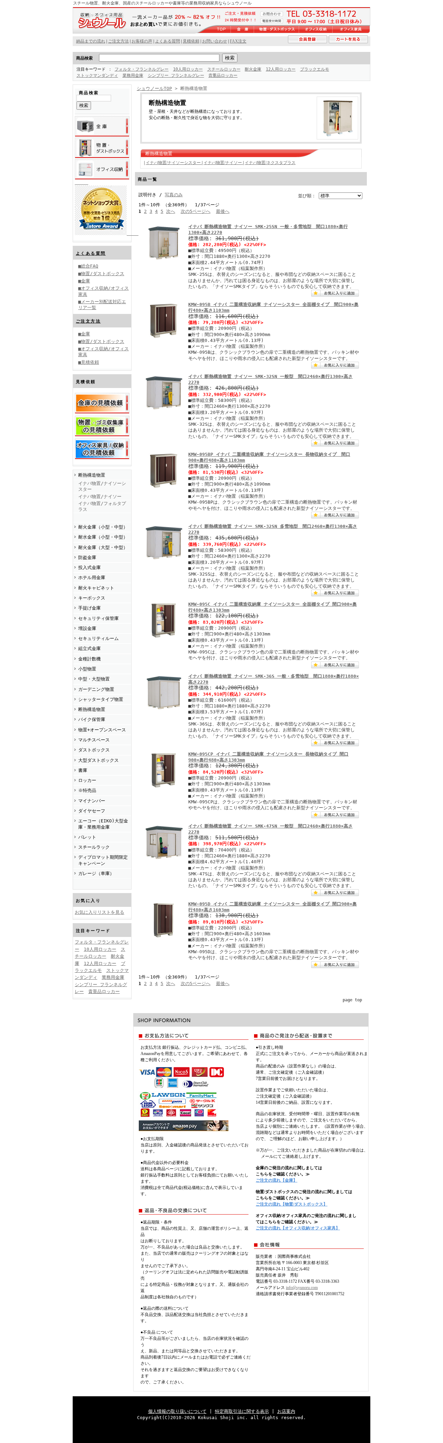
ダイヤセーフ (91, 810)
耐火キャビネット (96, 587)
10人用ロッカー (188, 69)
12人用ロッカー (281, 69)
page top (352, 1000)
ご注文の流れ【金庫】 (276, 1180)
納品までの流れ (90, 41)
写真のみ (174, 194)
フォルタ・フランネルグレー (142, 69)
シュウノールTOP (154, 88)
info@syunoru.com (302, 1287)
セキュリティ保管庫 (98, 618)
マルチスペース (94, 739)
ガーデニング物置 (96, 689)
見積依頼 (191, 41)
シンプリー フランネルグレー (176, 75)
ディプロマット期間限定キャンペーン (103, 860)
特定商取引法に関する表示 (242, 1411)
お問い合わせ (214, 41)
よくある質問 (91, 253)
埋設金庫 (87, 628)
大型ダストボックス (98, 760)
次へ (170, 211)
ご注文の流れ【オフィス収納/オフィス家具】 (298, 1228)
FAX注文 (238, 41)
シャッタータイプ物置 (100, 699)
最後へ (222, 211)
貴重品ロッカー (222, 75)
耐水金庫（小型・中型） (103, 537)
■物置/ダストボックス (101, 273)
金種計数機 (89, 658)
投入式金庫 (89, 567)
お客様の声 (142, 41)
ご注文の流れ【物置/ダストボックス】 (291, 1204)
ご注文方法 (88, 321)
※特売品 (87, 790)
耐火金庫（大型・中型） (103, 547)
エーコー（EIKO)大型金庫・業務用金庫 (103, 823)
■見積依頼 (88, 362)
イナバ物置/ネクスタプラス (270, 162)
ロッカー (87, 780)
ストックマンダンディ (97, 75)
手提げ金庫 (89, 608)
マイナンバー (91, 800)
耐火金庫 (253, 69)
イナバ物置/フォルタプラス (102, 506)
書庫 (82, 770)
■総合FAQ (88, 266)
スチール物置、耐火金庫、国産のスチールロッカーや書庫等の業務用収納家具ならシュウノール (162, 3)
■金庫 (84, 280)
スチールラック (94, 847)
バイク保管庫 (91, 719)
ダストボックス (94, 749)
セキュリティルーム (98, 638)
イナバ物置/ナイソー (99, 496)
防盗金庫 (87, 557)
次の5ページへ (195, 211)
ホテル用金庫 (91, 577)
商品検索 (84, 58)
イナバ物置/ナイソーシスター (102, 486)
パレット (87, 837)
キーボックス (91, 598)
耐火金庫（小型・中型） (103, 527)
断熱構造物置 (91, 475)
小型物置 (87, 668)
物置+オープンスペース (102, 729)
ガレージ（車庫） (96, 873)
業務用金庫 (133, 75)
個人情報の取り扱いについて (177, 1411)
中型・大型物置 (94, 679)
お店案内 (286, 1411)
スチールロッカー (224, 69)
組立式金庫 (89, 648)
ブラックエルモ (314, 69)
